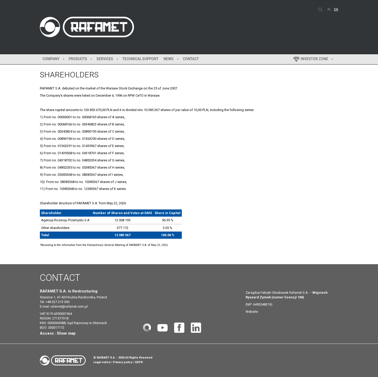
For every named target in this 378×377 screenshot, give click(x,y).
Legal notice (102, 362)
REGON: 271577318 (54, 318)
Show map (66, 333)
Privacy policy (122, 362)
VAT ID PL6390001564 (56, 314)
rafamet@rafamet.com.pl (69, 306)
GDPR (139, 362)
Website (252, 312)
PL (330, 9)
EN (336, 9)
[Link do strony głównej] (147, 327)
